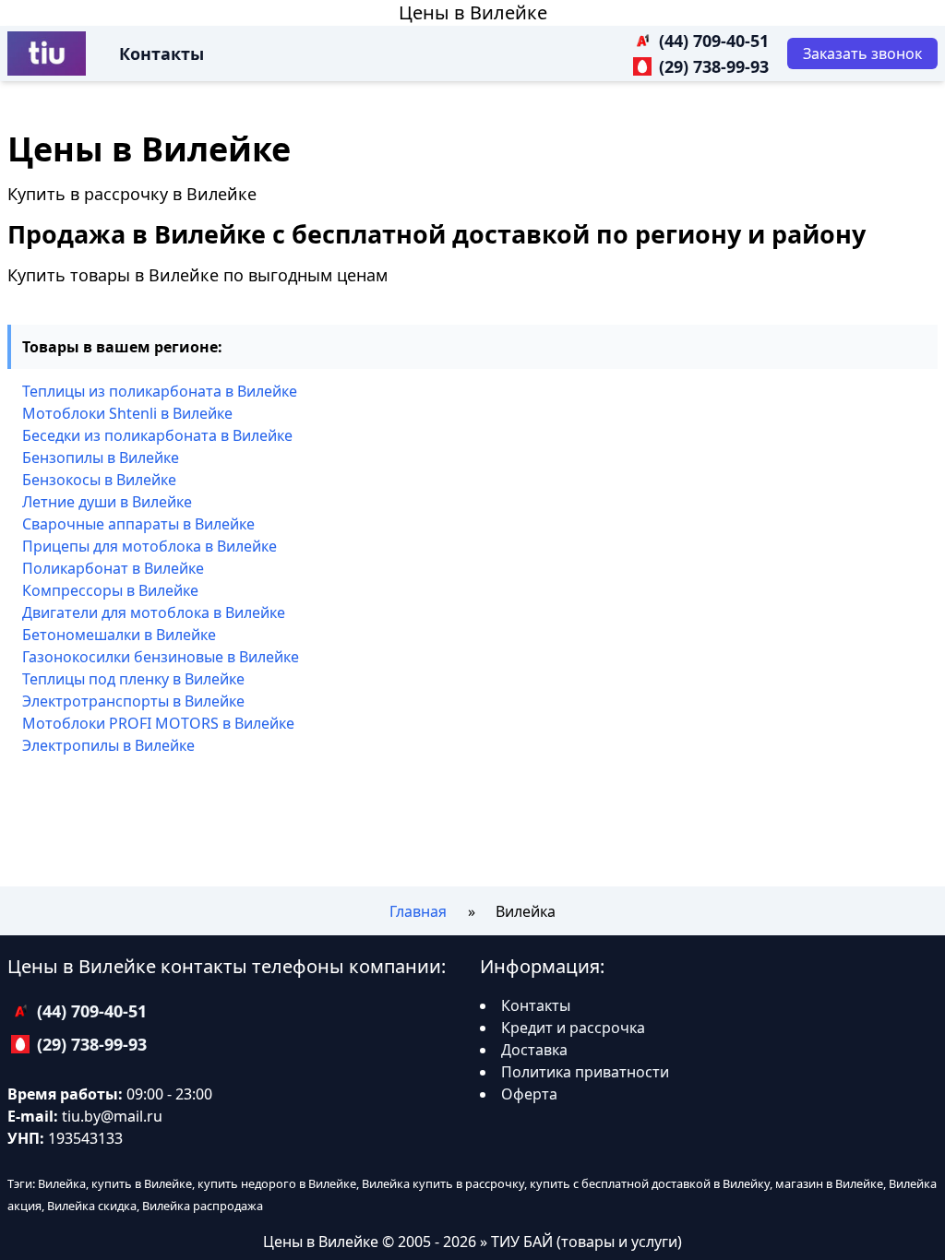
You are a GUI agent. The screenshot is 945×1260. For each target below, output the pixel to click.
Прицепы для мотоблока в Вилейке (149, 546)
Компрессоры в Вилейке (110, 590)
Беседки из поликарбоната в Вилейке (157, 435)
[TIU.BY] (46, 53)
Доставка (534, 1050)
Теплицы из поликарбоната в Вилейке (159, 391)
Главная (418, 911)
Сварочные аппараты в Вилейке (138, 524)
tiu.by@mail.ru (112, 1116)
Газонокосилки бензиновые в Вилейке (160, 657)
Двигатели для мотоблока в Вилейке (153, 612)
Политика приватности (585, 1072)
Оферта (529, 1094)
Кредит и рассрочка (573, 1027)
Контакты (161, 53)
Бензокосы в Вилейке (99, 480)
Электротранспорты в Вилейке (133, 701)
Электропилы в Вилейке (108, 745)
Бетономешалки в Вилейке (119, 634)
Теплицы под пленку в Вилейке (133, 679)
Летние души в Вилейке (107, 502)
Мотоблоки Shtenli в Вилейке (127, 413)
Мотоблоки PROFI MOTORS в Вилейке (158, 723)
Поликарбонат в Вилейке (113, 568)
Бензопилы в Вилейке (100, 457)
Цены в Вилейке (473, 12)
